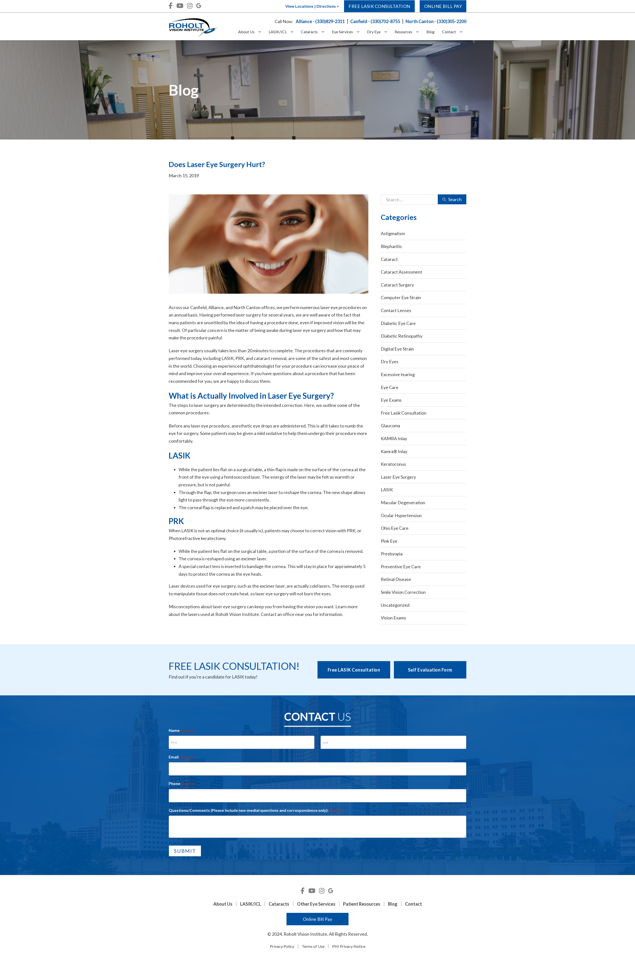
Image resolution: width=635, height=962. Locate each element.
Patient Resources (361, 904)
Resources (403, 31)
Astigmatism (393, 233)
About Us (246, 31)
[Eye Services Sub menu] (360, 32)
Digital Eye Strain (397, 349)
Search (455, 199)
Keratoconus (393, 464)
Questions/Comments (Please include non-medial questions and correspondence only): (256, 810)
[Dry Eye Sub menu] (387, 32)
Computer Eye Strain (401, 297)
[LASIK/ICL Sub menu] (293, 32)
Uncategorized (395, 605)
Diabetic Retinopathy (401, 336)
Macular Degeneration (403, 502)
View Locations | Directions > (312, 6)
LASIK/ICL (278, 31)
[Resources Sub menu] (419, 32)
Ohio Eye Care (395, 528)
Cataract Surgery (397, 284)
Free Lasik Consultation (379, 6)
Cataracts (309, 31)
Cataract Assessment (401, 272)
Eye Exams (391, 400)
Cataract (389, 259)
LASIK (387, 489)
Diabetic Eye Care (398, 323)
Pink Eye (389, 541)
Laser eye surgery (186, 350)
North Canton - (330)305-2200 (436, 21)
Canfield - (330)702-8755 (375, 21)
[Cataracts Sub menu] (324, 32)
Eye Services (342, 31)
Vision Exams (393, 617)
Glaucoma (390, 425)
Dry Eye (374, 31)
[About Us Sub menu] (261, 32)
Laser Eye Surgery (398, 477)
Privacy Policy (282, 946)
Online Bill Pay (443, 6)
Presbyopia (392, 553)
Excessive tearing (398, 374)
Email (181, 756)
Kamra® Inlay (394, 451)
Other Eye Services (316, 904)
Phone (182, 783)
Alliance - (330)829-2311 (320, 21)
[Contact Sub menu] (463, 32)
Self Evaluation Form (430, 670)
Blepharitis (391, 246)
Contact (449, 31)
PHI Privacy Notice (348, 946)
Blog (430, 31)
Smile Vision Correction (403, 592)
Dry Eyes (389, 361)
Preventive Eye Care (401, 566)
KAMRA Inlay (394, 438)
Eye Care (389, 387)
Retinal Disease (396, 579)
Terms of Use (313, 946)
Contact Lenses (396, 310)
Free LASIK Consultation (354, 670)
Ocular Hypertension (401, 515)
